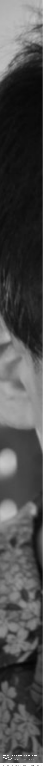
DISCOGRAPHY (18, 765)
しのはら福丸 (32, 765)
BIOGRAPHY (25, 765)
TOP (3, 765)
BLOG (38, 765)
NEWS (7, 765)
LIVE (12, 765)
